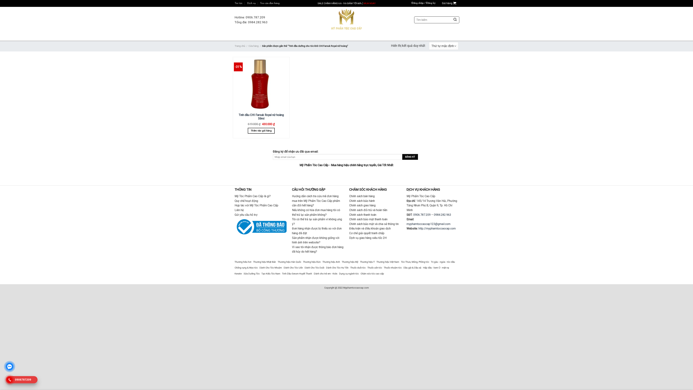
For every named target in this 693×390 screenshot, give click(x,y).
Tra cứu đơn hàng (270, 3)
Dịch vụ (251, 3)
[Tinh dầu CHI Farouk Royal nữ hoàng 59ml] (261, 84)
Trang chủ (240, 46)
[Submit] (455, 20)
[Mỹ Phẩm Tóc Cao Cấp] (346, 20)
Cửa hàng (254, 46)
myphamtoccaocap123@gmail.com (428, 224)
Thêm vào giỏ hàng (261, 130)
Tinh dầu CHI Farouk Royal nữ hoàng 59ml (261, 116)
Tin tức (239, 3)
